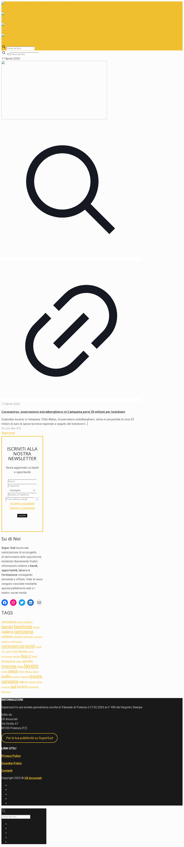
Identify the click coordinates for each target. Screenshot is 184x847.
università (33, 687)
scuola (32, 682)
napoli (13, 671)
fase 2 (26, 656)
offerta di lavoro (31, 672)
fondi (34, 656)
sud (13, 686)
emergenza (6, 656)
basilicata (23, 626)
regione (24, 676)
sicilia (39, 682)
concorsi (18, 636)
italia (20, 666)
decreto (22, 651)
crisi (15, 651)
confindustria (16, 641)
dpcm (31, 651)
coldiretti (7, 636)
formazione (8, 661)
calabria (7, 632)
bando (7, 626)
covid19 (8, 651)
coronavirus (12, 646)
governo (28, 661)
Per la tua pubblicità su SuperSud (29, 738)
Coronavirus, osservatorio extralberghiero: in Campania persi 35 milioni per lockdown (63, 412)
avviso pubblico (25, 622)
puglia (5, 676)
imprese (9, 666)
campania (23, 631)
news (21, 671)
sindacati (5, 687)
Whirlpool (6, 692)
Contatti (6, 770)
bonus (36, 627)
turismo (22, 687)
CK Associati (33, 778)
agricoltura (8, 622)
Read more (8, 433)
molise (4, 672)
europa (16, 656)
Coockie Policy (11, 763)
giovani (19, 661)
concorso (28, 636)
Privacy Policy (11, 756)
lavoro (31, 666)
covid (30, 646)
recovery (15, 677)
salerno (23, 681)
